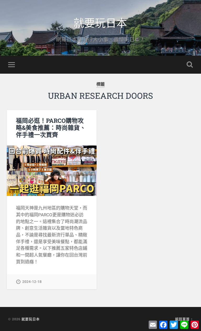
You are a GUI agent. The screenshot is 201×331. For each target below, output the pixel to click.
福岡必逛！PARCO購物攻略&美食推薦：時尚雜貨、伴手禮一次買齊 (51, 127)
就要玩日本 (100, 22)
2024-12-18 (32, 282)
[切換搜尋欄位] (190, 64)
